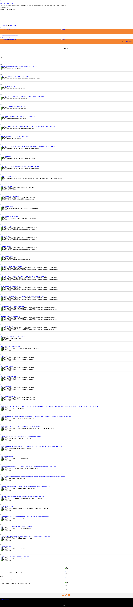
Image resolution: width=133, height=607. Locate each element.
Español (4, 3)
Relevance (9, 59)
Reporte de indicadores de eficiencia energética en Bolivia (10, 316)
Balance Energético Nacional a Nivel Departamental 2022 (10, 216)
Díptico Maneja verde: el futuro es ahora (7, 226)
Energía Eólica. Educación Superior (7, 506)
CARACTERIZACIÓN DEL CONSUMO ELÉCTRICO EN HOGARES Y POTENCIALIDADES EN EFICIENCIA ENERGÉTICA (24, 276)
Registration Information (5, 599)
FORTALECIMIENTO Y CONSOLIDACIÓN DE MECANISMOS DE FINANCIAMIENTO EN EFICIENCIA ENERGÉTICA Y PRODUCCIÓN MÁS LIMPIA (28, 126)
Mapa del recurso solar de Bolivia (6, 386)
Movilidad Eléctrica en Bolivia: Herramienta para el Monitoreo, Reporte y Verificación (15, 136)
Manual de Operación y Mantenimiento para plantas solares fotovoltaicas (13, 336)
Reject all (6, 7)
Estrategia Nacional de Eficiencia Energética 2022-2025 (10, 286)
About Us (4, 25)
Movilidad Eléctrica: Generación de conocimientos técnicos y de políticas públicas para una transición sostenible (19, 66)
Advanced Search (67, 51)
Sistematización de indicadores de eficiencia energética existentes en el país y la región (15, 556)
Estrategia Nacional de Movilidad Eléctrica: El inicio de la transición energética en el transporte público (18, 116)
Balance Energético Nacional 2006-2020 (8, 396)
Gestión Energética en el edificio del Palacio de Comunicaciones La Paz (13, 106)
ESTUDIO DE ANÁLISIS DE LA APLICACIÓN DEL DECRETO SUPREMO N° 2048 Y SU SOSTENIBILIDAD (21, 426)
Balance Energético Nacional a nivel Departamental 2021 (10, 196)
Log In (2, 602)
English (1, 3)
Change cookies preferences (6, 601)
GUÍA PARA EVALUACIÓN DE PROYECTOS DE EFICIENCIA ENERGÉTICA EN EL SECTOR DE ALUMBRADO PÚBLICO (23, 96)
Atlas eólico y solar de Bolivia (6, 356)
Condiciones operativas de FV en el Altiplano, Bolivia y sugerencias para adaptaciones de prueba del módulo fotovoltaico (21, 436)
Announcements (11, 25)
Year (5, 59)
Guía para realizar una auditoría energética (8, 326)
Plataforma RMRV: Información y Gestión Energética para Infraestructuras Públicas (15, 76)
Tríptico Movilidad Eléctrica (5, 236)
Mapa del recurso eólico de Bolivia (7, 366)
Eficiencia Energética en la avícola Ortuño (8, 86)
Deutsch (8, 3)
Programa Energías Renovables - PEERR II (8, 176)
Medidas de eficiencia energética (6, 546)
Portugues (11, 3)
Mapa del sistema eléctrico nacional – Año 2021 (9, 376)
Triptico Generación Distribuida (6, 186)
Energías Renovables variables (6, 156)
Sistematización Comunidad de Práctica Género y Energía (10, 346)
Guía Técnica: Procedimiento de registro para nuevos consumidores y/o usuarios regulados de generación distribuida (20, 166)
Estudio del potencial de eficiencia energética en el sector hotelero (12, 266)
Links (17, 25)
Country (2, 59)
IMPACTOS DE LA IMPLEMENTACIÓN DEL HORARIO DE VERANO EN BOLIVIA (16, 526)
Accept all (2, 7)
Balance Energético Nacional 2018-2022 (8, 206)
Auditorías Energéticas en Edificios (7, 456)
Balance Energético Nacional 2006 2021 (7, 256)
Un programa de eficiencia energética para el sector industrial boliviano (12, 306)
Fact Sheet (7, 25)
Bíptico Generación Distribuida (6, 246)
